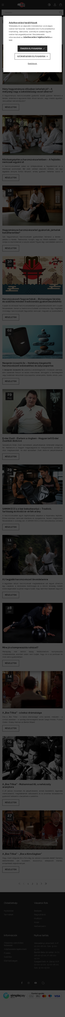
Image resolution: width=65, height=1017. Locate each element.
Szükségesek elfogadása (31, 56)
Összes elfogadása (31, 48)
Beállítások (32, 63)
